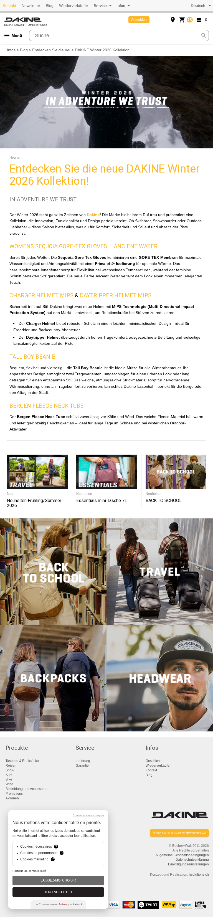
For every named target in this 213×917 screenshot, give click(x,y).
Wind (9, 784)
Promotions (14, 794)
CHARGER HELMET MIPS (41, 295)
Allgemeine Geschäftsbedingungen (182, 855)
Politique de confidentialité (29, 870)
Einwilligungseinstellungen (188, 864)
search (204, 35)
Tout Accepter (58, 892)
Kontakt (9, 5)
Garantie (82, 765)
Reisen (11, 765)
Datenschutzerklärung (192, 860)
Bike (9, 779)
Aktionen (12, 798)
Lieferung (83, 761)
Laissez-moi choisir (58, 880)
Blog (50, 5)
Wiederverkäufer (73, 5)
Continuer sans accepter (88, 815)
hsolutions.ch (199, 875)
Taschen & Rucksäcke (22, 761)
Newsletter (31, 5)
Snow (10, 770)
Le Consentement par (58, 904)
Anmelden (139, 20)
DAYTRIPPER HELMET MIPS (115, 295)
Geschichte (154, 761)
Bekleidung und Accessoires (27, 789)
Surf (9, 775)
